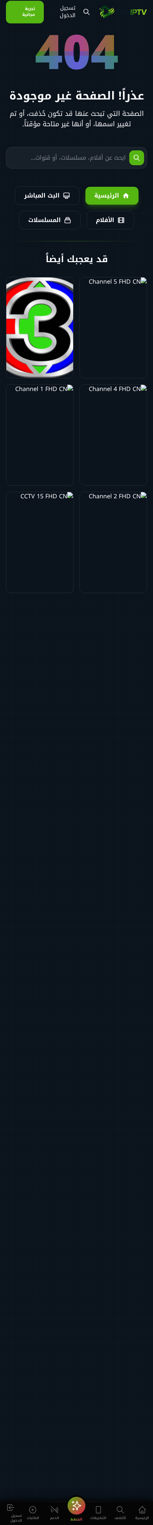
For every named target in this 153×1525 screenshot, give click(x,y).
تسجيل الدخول (67, 11)
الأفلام (105, 220)
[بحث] (86, 12)
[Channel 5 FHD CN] (113, 327)
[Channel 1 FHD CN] (40, 435)
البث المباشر (42, 195)
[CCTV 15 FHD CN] (40, 542)
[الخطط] (76, 1505)
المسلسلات (44, 220)
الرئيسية (106, 195)
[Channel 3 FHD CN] (40, 327)
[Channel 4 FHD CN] (113, 435)
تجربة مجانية (28, 12)
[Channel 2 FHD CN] (113, 542)
